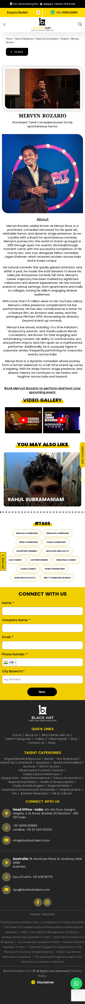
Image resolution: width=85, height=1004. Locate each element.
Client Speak (58, 739)
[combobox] (9, 662)
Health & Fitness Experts (57, 782)
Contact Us (36, 743)
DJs (14, 793)
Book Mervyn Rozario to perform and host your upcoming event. (42, 390)
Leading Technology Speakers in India (26, 937)
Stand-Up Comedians (16, 762)
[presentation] (4, 480)
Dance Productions (67, 778)
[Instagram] (47, 902)
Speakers (43, 762)
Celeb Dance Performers (41, 774)
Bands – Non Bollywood (61, 759)
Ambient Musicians (34, 793)
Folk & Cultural (61, 793)
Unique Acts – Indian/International (25, 778)
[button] (80, 24)
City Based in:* (13, 671)
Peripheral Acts (70, 789)
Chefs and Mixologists (28, 786)
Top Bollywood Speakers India (19, 922)
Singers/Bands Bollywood (22, 759)
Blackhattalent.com (17, 971)
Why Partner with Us (56, 735)
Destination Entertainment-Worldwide (28, 789)
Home (16, 735)
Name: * (8, 603)
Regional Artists (59, 786)
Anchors (29, 766)
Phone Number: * (15, 654)
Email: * (8, 637)
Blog (74, 739)
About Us (31, 735)
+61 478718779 (42, 877)
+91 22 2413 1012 (37, 829)
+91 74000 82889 (66, 12)
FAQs (51, 743)
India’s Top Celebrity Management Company (49, 932)
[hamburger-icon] (4, 25)
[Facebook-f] (38, 902)
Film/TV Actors (49, 766)
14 (50, 829)
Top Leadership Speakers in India (38, 942)
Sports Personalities (67, 762)
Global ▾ (48, 4)
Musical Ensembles (22, 782)
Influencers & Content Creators (41, 770)
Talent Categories (18, 739)
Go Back (18, 51)
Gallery (40, 739)
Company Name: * (16, 620)
